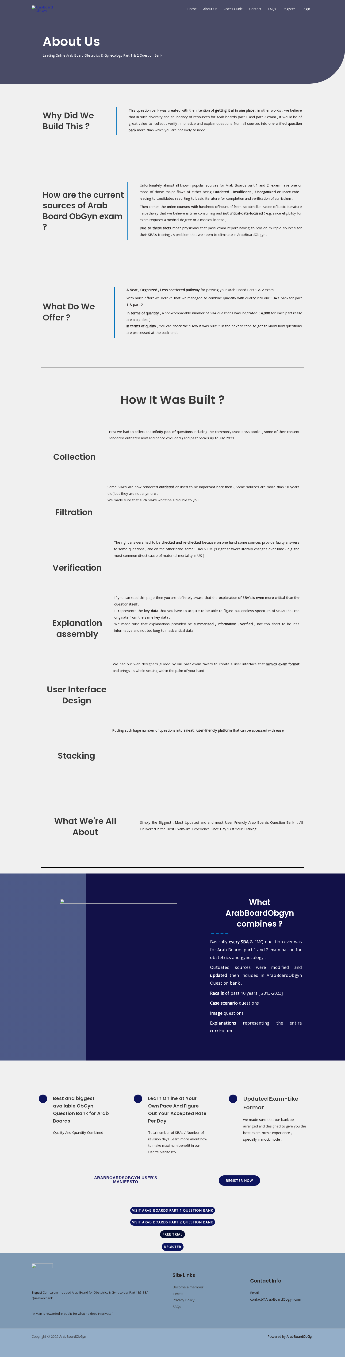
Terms (177, 1293)
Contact (255, 9)
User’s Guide (233, 9)
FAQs (272, 9)
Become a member (187, 1287)
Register (289, 9)
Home (192, 9)
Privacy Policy (183, 1300)
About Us (210, 9)
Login (306, 9)
